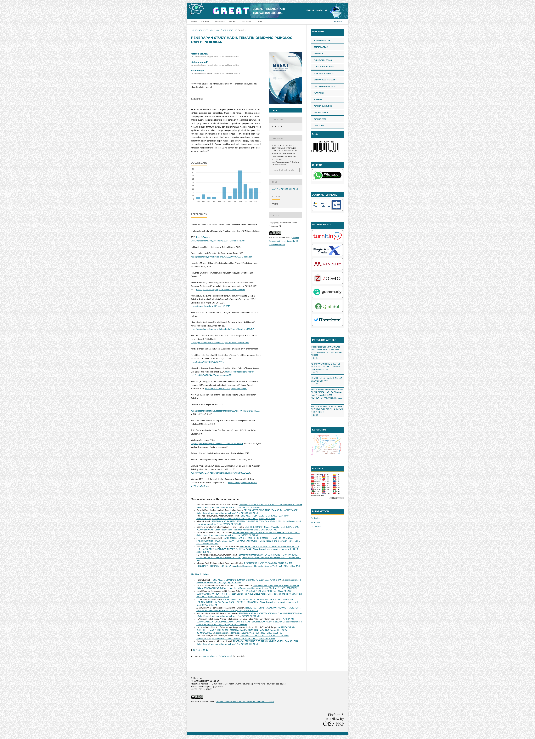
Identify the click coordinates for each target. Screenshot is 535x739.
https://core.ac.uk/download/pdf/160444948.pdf (226, 389)
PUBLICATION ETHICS (323, 60)
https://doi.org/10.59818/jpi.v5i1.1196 (207, 362)
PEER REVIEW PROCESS (324, 73)
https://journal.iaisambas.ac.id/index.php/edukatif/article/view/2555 (220, 343)
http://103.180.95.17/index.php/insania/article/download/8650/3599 (220, 473)
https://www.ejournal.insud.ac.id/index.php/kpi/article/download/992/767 (222, 329)
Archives (220, 21)
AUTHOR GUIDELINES (323, 106)
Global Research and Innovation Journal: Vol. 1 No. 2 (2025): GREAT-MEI (228, 508)
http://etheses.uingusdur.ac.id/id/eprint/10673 (210, 306)
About (232, 21)
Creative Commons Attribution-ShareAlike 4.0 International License (284, 241)
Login (259, 21)
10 (207, 650)
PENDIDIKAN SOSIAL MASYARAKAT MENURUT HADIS (270, 608)
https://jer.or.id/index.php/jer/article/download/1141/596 (220, 290)
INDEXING (318, 100)
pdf (275, 110)
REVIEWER (318, 54)
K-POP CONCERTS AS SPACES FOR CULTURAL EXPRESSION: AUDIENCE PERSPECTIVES (327, 409)
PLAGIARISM (319, 93)
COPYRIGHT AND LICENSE (325, 86)
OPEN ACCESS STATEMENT (325, 80)
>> (211, 650)
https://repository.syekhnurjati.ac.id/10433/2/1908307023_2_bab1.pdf (221, 257)
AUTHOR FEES (320, 119)
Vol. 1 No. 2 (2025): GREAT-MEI (223, 30)
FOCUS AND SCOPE (322, 41)
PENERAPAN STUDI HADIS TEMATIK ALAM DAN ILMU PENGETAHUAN (270, 505)
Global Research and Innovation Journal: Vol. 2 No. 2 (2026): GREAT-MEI (265, 588)
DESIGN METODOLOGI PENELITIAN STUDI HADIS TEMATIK (271, 510)
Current (206, 21)
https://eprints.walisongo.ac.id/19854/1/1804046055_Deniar (217, 444)
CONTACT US (319, 126)
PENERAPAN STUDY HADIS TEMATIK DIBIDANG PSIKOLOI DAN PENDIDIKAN (247, 521)
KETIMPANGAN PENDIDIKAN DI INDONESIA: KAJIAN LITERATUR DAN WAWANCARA (325, 367)
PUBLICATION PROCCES (324, 67)
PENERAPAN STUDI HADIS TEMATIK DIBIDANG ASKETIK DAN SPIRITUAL (266, 533)
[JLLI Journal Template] (327, 205)
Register (246, 21)
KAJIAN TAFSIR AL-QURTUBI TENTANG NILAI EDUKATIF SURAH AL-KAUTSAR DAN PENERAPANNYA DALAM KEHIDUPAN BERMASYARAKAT (245, 630)
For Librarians (316, 527)
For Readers (315, 518)
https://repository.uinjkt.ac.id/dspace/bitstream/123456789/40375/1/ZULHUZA (225, 411)
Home (194, 21)
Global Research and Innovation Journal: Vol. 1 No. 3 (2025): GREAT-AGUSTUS (248, 633)
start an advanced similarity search (217, 656)
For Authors (315, 522)
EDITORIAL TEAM (321, 47)
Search (338, 21)
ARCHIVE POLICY (321, 113)
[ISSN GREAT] (325, 152)
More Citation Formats (284, 170)
